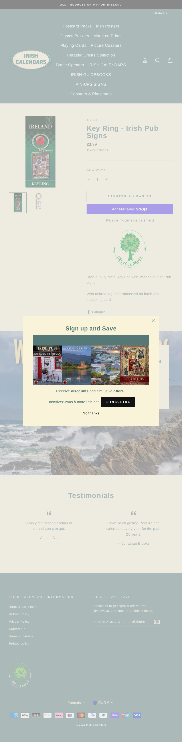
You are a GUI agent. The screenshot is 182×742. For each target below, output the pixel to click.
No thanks (91, 413)
